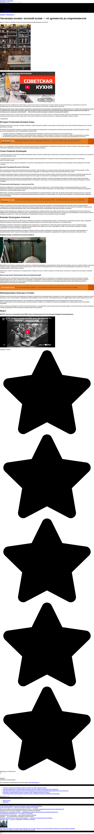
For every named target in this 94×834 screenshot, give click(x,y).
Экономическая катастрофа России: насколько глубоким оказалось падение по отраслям (31, 793)
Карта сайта (7, 12)
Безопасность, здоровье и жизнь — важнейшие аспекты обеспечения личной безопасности (29, 812)
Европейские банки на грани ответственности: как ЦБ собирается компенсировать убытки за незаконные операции (37, 828)
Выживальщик (4, 3)
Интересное (7, 9)
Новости (5, 10)
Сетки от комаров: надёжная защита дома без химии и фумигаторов (24, 787)
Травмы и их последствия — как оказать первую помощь (18, 815)
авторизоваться (34, 782)
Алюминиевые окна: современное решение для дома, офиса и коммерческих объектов (30, 789)
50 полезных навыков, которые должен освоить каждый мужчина (21, 806)
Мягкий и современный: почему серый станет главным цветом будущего (26, 792)
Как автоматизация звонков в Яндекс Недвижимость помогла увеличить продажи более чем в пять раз (35, 790)
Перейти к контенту (6, 0)
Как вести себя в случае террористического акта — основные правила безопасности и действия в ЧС (32, 809)
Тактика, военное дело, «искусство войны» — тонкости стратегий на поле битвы (26, 818)
